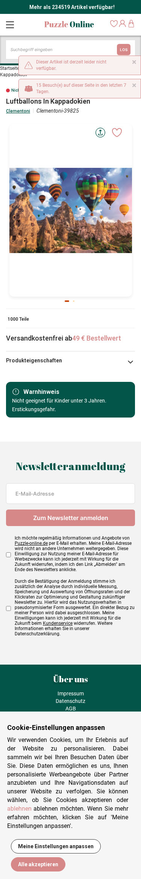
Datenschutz (70, 701)
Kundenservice (58, 623)
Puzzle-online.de (31, 543)
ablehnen (19, 808)
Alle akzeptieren (38, 864)
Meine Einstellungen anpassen (56, 846)
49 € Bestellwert (96, 338)
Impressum (71, 694)
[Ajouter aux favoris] (117, 132)
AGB (70, 709)
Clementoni (18, 111)
